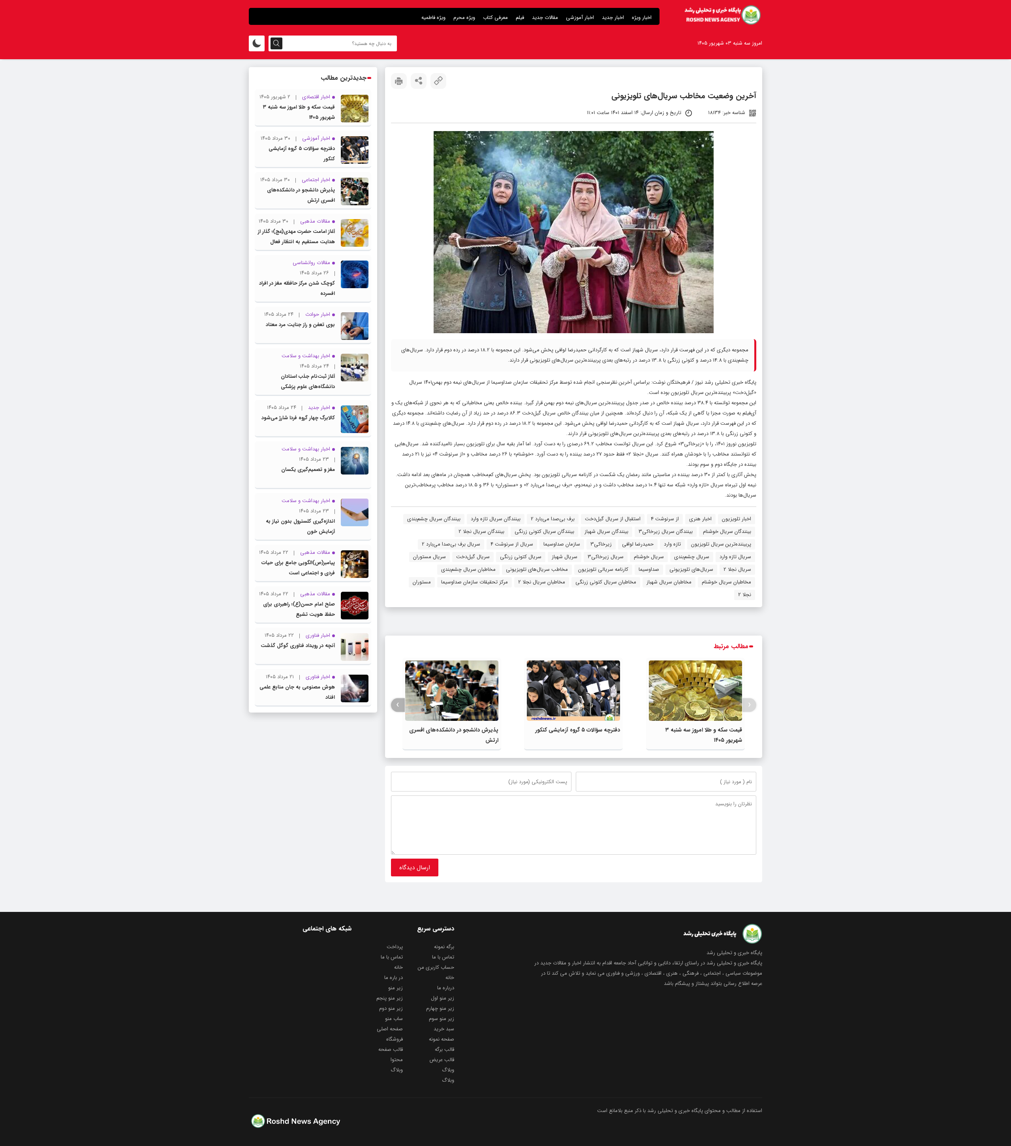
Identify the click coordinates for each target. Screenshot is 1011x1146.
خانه (398, 967)
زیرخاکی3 (601, 544)
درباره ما (445, 988)
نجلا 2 (744, 595)
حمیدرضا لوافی (638, 544)
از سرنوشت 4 (665, 519)
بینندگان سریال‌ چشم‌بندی (433, 519)
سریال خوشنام (649, 557)
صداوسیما (649, 569)
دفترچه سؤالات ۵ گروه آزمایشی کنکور (577, 730)
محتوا (397, 1060)
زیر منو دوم (391, 1008)
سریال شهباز (564, 557)
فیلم (520, 17)
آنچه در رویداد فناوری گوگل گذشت (298, 645)
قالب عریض (441, 1060)
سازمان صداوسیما (561, 544)
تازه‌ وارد (672, 544)
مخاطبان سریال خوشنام (726, 582)
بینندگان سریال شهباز (606, 531)
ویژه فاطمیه (433, 17)
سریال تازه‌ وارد (735, 557)
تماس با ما (443, 957)
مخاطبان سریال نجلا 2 (541, 582)
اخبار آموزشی (580, 17)
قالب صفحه (390, 1049)
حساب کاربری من (436, 967)
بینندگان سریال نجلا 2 (481, 531)
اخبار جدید (613, 17)
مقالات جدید (545, 17)
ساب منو (394, 1019)
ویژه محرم (464, 17)
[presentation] (749, 705)
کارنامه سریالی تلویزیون (603, 569)
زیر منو (395, 988)
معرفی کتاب (495, 17)
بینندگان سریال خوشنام (727, 531)
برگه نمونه (444, 947)
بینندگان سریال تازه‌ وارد (496, 519)
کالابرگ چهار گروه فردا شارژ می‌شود (298, 418)
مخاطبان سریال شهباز (669, 582)
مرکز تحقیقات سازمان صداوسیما (474, 582)
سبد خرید (444, 1029)
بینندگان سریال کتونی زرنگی (544, 531)
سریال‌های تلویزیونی (691, 569)
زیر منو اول (442, 998)
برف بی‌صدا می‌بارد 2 (553, 519)
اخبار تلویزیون (736, 519)
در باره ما (393, 977)
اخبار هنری (700, 519)
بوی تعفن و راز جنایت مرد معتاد (300, 325)
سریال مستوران (429, 557)
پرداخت (395, 947)
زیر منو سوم (441, 1019)
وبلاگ (448, 1070)
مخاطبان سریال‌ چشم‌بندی (468, 569)
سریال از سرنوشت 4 (511, 544)
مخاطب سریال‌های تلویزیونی (537, 569)
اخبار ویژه (642, 17)
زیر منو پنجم (389, 998)
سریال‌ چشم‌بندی (691, 557)
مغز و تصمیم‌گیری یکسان (308, 469)
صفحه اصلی (390, 1029)
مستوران (422, 582)
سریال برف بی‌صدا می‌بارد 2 (451, 544)
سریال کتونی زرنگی (520, 557)
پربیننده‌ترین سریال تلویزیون (721, 544)
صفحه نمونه (441, 1039)
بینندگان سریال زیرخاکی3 (666, 531)
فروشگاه (394, 1039)
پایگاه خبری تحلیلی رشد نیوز (725, 382)
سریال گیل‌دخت (473, 557)
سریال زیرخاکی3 (606, 557)
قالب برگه (444, 1049)
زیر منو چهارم (440, 1008)
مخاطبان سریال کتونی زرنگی (605, 582)
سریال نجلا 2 (737, 569)
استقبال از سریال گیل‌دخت (613, 519)
